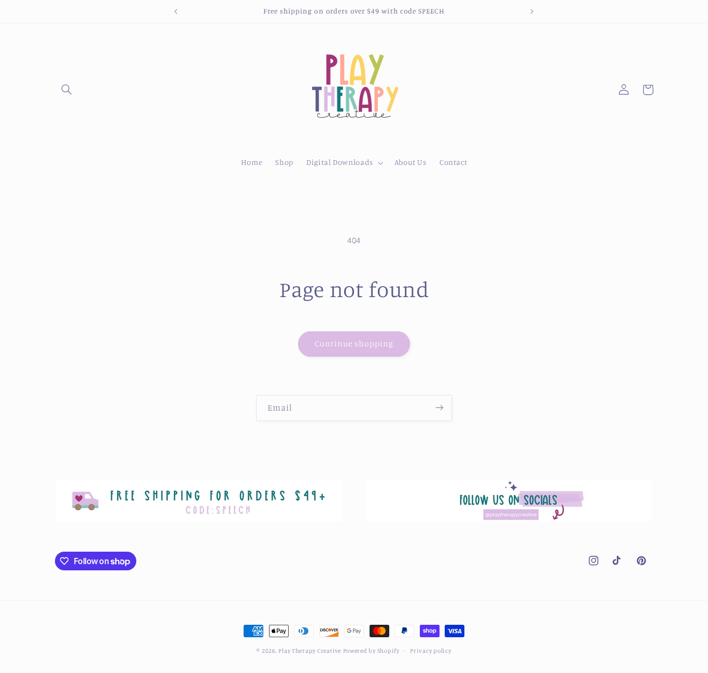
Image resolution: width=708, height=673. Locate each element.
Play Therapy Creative (309, 650)
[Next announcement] (531, 11)
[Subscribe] (439, 407)
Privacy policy (430, 650)
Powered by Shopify (371, 650)
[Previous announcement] (176, 11)
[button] (67, 90)
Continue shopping (354, 343)
